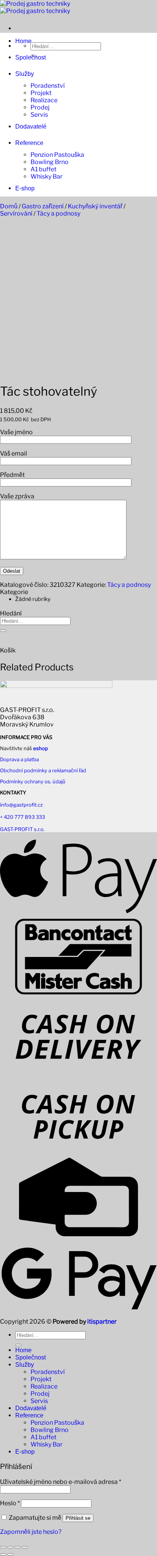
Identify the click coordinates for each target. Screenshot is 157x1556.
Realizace (44, 100)
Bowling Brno (49, 162)
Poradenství (47, 85)
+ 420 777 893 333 (22, 817)
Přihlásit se (78, 1518)
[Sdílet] (17, 1547)
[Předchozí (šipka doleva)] (3, 1554)
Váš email (13, 453)
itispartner (102, 1321)
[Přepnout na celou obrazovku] (10, 1547)
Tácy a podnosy (58, 213)
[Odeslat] (3, 631)
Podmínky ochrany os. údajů (32, 781)
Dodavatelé (30, 126)
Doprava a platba (19, 759)
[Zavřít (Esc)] (25, 1547)
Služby (24, 74)
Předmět (12, 474)
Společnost (30, 57)
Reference (29, 143)
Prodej (40, 107)
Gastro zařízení (43, 206)
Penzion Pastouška (57, 154)
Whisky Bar (46, 176)
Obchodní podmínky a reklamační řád (43, 770)
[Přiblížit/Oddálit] (3, 1547)
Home (23, 41)
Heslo (10, 1503)
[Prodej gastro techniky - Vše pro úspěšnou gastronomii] (35, 7)
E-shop (25, 188)
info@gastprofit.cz (21, 805)
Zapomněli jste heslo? (30, 1531)
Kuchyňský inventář (95, 206)
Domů (9, 206)
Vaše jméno (16, 432)
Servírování (16, 213)
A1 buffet (43, 169)
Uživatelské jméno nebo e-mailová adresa (60, 1481)
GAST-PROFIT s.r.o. (22, 829)
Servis (39, 114)
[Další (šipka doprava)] (10, 1554)
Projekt (40, 93)
